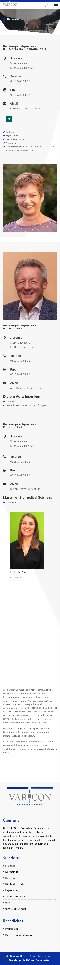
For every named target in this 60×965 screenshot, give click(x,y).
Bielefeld (10, 866)
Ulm (7, 903)
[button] (5, 959)
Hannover (11, 878)
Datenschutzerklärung (18, 935)
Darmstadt (11, 872)
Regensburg (12, 890)
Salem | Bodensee (15, 897)
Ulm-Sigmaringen (16, 909)
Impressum (12, 929)
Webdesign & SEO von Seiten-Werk (30, 960)
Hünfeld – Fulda (14, 884)
